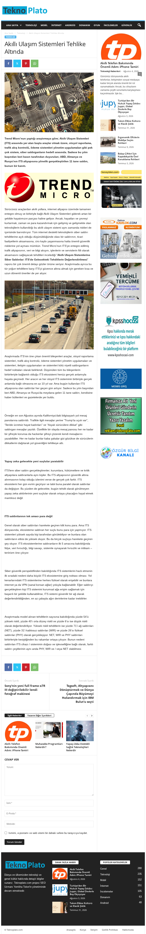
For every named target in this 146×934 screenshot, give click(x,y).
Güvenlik (126, 25)
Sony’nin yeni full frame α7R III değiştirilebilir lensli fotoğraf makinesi (25, 690)
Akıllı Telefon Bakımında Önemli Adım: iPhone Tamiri (16, 747)
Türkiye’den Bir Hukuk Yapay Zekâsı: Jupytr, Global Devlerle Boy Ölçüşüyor (129, 106)
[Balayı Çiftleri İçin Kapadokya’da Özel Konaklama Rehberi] (108, 158)
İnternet (56, 25)
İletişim (94, 929)
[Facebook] (8, 63)
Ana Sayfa (12, 25)
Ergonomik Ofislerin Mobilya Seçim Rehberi (129, 140)
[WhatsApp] (34, 63)
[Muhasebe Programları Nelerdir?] (49, 731)
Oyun (97, 25)
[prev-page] (87, 716)
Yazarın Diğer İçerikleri (39, 715)
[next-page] (92, 716)
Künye (83, 929)
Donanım (84, 25)
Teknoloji (31, 25)
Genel (103, 868)
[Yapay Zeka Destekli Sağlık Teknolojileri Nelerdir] (80, 731)
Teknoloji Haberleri (110, 71)
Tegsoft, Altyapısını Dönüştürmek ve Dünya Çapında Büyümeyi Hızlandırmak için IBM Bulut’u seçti (77, 694)
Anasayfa (71, 929)
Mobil (44, 25)
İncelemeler (111, 25)
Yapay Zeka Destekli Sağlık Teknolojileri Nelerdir (78, 747)
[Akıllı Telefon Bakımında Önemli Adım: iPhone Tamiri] (18, 731)
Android (70, 25)
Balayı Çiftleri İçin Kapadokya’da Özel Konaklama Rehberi (128, 156)
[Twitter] (17, 63)
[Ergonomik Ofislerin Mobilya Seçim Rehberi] (108, 141)
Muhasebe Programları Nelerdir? (49, 745)
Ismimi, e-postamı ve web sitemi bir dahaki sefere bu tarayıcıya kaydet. (48, 833)
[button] (139, 25)
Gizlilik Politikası (110, 929)
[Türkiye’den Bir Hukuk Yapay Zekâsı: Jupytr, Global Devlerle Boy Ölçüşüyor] (108, 105)
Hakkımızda (128, 929)
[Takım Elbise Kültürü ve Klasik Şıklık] (108, 125)
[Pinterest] (26, 63)
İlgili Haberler (15, 715)
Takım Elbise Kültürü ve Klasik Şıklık (129, 122)
